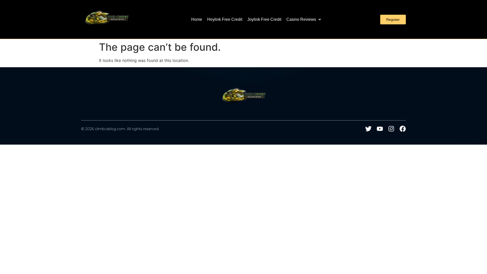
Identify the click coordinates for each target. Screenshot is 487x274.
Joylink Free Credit (264, 19)
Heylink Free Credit (224, 19)
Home (196, 19)
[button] (303, 19)
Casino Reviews (301, 19)
